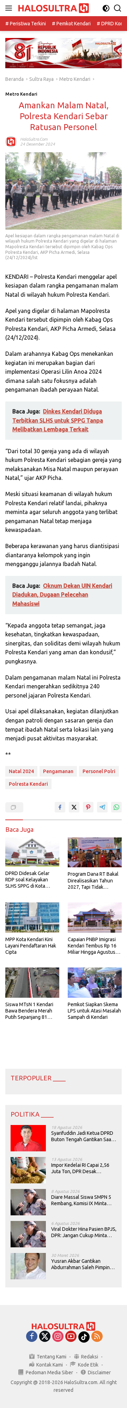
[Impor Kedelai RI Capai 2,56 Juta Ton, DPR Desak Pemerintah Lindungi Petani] (28, 1170)
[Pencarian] (118, 8)
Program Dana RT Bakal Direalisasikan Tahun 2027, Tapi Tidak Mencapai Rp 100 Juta (93, 880)
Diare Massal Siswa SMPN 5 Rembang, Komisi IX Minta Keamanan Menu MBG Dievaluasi (81, 1200)
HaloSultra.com (34, 139)
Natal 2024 (21, 771)
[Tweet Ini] (74, 807)
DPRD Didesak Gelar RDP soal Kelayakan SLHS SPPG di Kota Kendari (27, 879)
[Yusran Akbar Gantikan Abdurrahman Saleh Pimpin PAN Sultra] (28, 1266)
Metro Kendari (21, 93)
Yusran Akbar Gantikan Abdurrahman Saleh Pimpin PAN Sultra (80, 1264)
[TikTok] (84, 1337)
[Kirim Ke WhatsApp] (116, 807)
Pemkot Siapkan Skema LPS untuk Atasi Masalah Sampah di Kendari (94, 1011)
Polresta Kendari (28, 784)
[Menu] (10, 8)
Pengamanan (58, 771)
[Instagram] (58, 1337)
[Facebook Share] (60, 807)
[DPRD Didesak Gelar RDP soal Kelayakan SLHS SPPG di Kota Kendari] (32, 852)
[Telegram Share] (102, 807)
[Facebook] (31, 1337)
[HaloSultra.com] (53, 8)
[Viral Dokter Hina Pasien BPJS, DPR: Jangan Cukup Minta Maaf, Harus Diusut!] (28, 1234)
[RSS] (97, 1337)
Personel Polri (99, 771)
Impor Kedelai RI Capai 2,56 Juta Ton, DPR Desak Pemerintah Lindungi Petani (81, 1168)
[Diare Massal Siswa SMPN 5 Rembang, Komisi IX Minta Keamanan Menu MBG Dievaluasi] (28, 1202)
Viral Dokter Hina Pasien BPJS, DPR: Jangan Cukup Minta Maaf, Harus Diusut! (83, 1232)
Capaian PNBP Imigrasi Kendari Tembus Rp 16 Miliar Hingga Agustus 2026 (92, 946)
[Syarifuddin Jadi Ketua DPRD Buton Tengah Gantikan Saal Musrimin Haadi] (28, 1138)
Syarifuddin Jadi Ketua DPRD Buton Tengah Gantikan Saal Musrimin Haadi (82, 1136)
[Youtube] (71, 1337)
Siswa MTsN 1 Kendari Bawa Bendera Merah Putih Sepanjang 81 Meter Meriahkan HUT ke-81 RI (29, 1011)
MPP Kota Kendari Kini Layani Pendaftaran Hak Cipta (30, 946)
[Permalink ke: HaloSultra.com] (11, 141)
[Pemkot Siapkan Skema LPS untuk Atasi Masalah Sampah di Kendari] (95, 982)
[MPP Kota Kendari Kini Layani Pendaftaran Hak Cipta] (32, 917)
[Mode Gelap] (106, 8)
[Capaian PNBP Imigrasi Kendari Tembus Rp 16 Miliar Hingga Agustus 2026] (95, 917)
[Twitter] (44, 1337)
